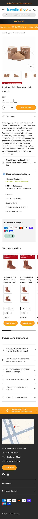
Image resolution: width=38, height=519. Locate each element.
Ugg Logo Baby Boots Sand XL (16, 33)
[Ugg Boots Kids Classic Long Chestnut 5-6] (27, 264)
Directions (9, 467)
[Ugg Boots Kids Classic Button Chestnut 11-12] (10, 264)
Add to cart (26, 107)
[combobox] (19, 15)
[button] (34, 9)
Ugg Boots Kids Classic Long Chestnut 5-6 (26, 279)
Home (4, 33)
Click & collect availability (16, 174)
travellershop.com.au (13, 514)
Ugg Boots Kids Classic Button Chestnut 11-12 (9, 279)
